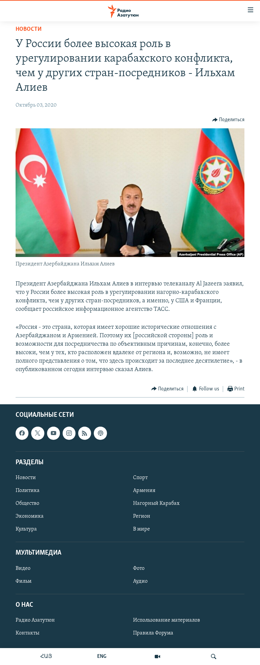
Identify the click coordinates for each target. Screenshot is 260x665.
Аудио (140, 581)
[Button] (228, 119)
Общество (27, 503)
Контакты (27, 633)
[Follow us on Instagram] (69, 433)
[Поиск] (213, 656)
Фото (139, 568)
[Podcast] (100, 433)
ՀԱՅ (46, 656)
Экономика (30, 516)
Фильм (23, 581)
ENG (101, 656)
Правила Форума (153, 633)
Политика (28, 490)
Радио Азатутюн (35, 620)
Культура (26, 529)
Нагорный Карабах (156, 503)
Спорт (140, 477)
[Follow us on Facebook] (22, 433)
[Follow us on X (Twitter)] (37, 433)
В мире (141, 529)
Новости (29, 29)
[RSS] (84, 433)
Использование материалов (166, 620)
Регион (141, 516)
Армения (144, 490)
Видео (23, 568)
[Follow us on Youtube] (53, 433)
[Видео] (157, 656)
